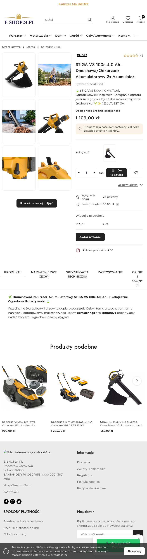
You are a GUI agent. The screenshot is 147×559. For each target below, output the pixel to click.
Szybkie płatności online (21, 528)
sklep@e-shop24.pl (17, 485)
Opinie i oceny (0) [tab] (137, 279)
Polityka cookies (89, 481)
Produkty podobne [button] (73, 347)
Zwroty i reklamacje (91, 469)
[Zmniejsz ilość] (78, 172)
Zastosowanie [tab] (110, 272)
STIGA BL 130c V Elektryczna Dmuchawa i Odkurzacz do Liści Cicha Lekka (121, 423)
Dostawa (83, 462)
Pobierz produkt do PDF (98, 250)
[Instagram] (12, 501)
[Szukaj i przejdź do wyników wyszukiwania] (89, 19)
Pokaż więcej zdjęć (36, 203)
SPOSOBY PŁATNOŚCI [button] (22, 511)
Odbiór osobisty (15, 534)
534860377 (11, 491)
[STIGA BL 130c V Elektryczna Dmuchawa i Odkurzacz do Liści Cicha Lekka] (109, 153)
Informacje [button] (85, 452)
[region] (110, 153)
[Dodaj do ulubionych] (136, 172)
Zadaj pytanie (90, 237)
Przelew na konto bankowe (23, 521)
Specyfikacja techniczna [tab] (77, 274)
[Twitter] (19, 501)
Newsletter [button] (85, 511)
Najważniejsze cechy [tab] (44, 274)
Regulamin (85, 475)
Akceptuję (134, 551)
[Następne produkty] (137, 381)
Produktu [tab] (13, 272)
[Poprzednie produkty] (10, 381)
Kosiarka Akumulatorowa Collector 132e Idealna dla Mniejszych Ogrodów (18, 423)
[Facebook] (6, 501)
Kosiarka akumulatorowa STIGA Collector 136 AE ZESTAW (71, 423)
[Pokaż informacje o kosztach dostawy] (117, 204)
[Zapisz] (138, 534)
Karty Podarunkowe (91, 488)
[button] (17, 36)
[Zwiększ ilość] (94, 172)
